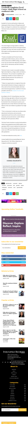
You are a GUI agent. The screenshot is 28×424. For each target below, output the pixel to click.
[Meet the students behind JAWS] (21, 285)
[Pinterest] (14, 18)
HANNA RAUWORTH (10, 14)
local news (10, 187)
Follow (23, 259)
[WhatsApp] (17, 18)
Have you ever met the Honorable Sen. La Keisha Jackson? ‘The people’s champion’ (10, 331)
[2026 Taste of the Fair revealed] (21, 341)
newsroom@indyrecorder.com (14, 357)
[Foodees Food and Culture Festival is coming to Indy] (21, 293)
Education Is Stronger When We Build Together (10, 276)
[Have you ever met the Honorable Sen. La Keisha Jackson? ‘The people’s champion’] (21, 332)
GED (14, 185)
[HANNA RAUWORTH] (3, 14)
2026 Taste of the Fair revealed (9, 339)
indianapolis (4, 187)
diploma (20, 183)
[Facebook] (7, 18)
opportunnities (19, 187)
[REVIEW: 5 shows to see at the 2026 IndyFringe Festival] (21, 306)
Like (24, 256)
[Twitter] (10, 18)
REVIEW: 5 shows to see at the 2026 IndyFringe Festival (10, 306)
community (15, 183)
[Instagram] (5, 362)
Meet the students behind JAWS (10, 284)
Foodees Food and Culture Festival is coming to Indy (10, 291)
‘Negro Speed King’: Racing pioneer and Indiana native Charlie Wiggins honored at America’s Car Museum (9, 323)
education (4, 185)
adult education (8, 183)
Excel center (9, 185)
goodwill (17, 185)
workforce (4, 189)
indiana (22, 185)
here (21, 135)
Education (9, 5)
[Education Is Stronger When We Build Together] (21, 277)
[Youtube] (10, 362)
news (14, 187)
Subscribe (22, 247)
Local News (4, 5)
